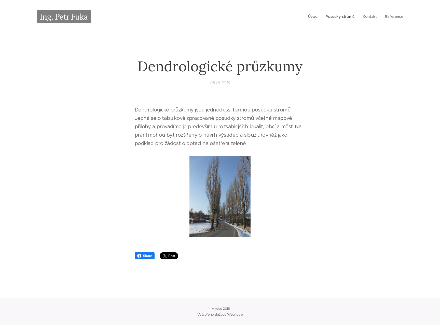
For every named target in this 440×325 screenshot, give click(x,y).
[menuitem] (314, 16)
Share (147, 256)
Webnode (235, 314)
